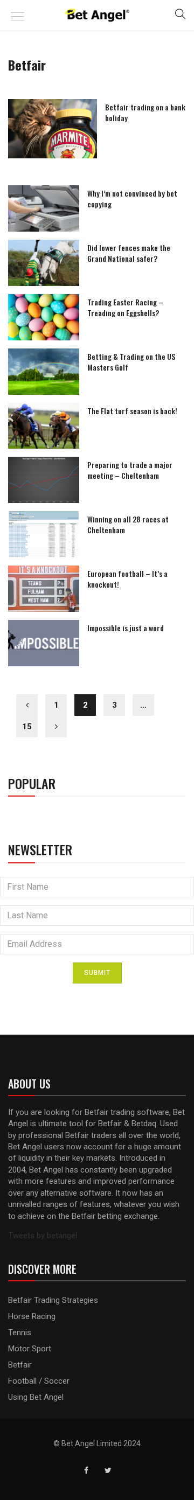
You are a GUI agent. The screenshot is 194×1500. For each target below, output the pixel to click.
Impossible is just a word (125, 627)
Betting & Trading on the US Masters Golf (131, 362)
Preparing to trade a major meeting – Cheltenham (129, 470)
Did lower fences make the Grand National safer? (128, 253)
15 (27, 726)
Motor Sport (29, 1349)
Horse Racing (32, 1316)
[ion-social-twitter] (108, 1470)
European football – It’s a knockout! (127, 579)
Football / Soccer (39, 1381)
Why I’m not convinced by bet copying (132, 198)
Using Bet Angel (36, 1397)
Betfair (20, 1365)
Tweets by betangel (42, 1235)
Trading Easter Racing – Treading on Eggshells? (125, 307)
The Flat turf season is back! (132, 410)
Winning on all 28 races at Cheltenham (128, 524)
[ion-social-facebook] (86, 1470)
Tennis (19, 1332)
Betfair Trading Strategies (53, 1300)
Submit (97, 972)
